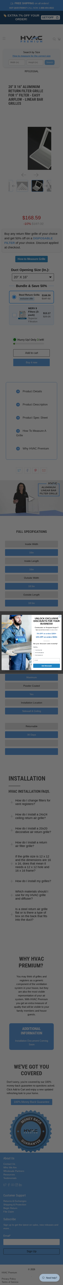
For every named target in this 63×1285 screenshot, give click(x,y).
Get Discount (46, 666)
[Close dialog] (60, 616)
